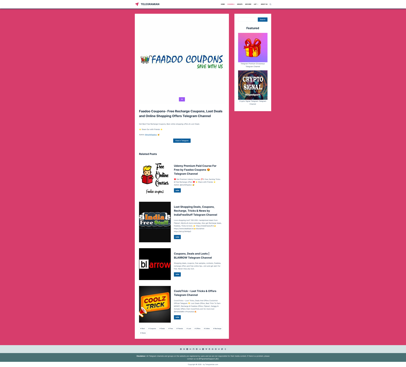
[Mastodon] (222, 349)
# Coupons (152, 328)
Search (262, 19)
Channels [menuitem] (230, 4)
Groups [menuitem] (239, 4)
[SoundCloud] (200, 349)
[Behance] (181, 349)
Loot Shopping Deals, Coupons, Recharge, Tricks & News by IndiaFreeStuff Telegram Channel (195, 210)
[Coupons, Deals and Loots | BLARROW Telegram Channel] (155, 264)
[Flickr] (190, 349)
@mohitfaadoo (151, 135)
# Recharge (217, 328)
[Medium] (184, 349)
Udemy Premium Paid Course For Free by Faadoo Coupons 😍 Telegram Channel (195, 169)
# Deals (162, 328)
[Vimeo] (206, 349)
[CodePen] (212, 349)
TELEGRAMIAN (150, 4)
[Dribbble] (216, 349)
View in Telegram (182, 141)
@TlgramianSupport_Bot (209, 359)
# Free (170, 328)
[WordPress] (209, 349)
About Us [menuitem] (264, 4)
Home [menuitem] (223, 4)
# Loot (189, 328)
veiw (178, 191)
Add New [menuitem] (248, 4)
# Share (143, 333)
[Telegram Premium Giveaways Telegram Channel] (252, 47)
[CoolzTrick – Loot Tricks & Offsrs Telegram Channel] (155, 304)
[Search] (270, 4)
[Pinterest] (197, 349)
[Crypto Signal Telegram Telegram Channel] (252, 85)
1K (182, 99)
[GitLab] (219, 349)
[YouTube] (187, 349)
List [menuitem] (255, 4)
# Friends (179, 328)
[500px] (225, 349)
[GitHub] (193, 349)
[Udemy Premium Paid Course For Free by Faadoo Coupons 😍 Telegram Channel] (155, 178)
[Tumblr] (203, 349)
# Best (142, 328)
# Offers (197, 328)
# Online (207, 328)
